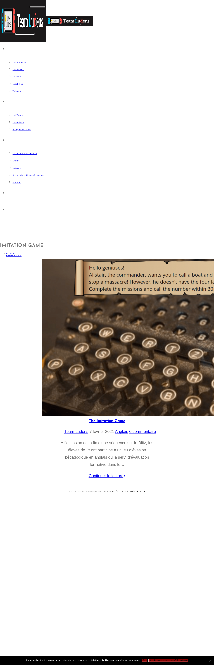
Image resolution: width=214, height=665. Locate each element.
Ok (144, 660)
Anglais (121, 431)
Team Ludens (76, 431)
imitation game (13, 256)
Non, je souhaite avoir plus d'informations (168, 660)
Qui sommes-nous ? (135, 491)
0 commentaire (142, 431)
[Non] (210, 660)
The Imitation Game (107, 421)
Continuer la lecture (109, 475)
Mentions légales (113, 491)
